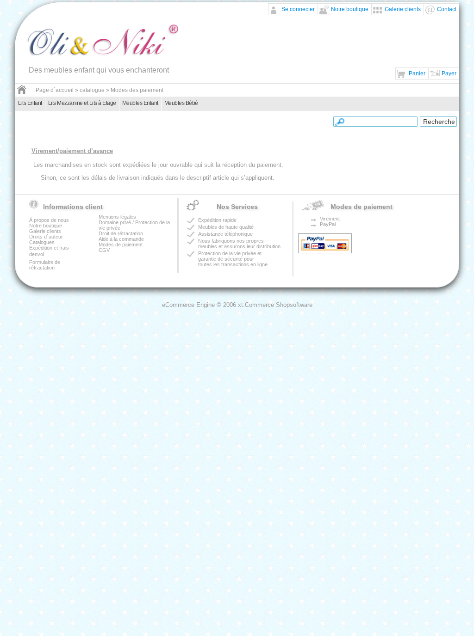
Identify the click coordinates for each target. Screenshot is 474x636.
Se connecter (298, 9)
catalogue (92, 90)
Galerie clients (403, 9)
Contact (446, 9)
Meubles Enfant (140, 103)
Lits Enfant (30, 103)
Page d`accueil (55, 90)
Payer (449, 73)
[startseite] (21, 93)
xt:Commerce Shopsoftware (275, 304)
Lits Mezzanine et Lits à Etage (82, 103)
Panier (417, 73)
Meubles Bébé (181, 103)
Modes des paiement (137, 90)
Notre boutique (349, 9)
